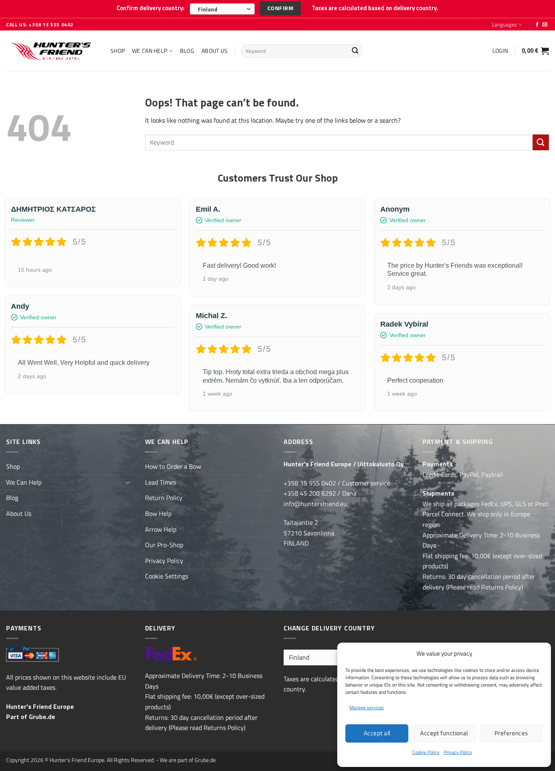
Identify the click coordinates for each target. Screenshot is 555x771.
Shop (118, 50)
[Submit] (355, 51)
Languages (504, 24)
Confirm (280, 8)
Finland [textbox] (207, 9)
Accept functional (444, 733)
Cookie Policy (426, 752)
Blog (187, 50)
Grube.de (42, 716)
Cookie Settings (166, 576)
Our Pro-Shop (164, 545)
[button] (500, 50)
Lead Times (160, 482)
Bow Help (158, 513)
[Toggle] (128, 482)
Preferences (511, 733)
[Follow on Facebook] (537, 25)
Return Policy (163, 497)
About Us (215, 50)
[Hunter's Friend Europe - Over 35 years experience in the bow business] (52, 51)
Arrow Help (160, 529)
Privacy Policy (458, 752)
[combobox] (222, 9)
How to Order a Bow (173, 466)
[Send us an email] (544, 25)
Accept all (377, 733)
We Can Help (149, 50)
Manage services (366, 707)
